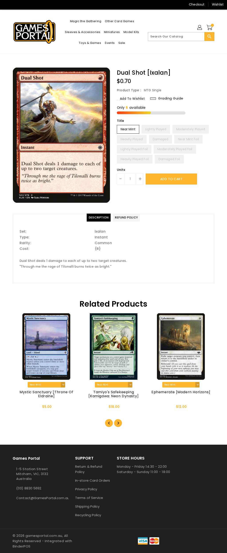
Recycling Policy (88, 515)
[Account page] (200, 27)
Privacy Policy (86, 489)
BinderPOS (22, 546)
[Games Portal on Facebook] (7, 4)
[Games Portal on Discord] (23, 4)
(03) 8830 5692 (28, 488)
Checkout (196, 4)
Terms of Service (89, 497)
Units (121, 169)
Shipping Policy (87, 506)
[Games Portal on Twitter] (15, 4)
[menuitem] (86, 21)
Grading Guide (170, 98)
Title (120, 121)
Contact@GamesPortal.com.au (35, 498)
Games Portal (26, 458)
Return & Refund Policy (88, 469)
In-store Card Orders (92, 480)
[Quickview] (21, 408)
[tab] (99, 218)
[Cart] (209, 27)
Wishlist (218, 4)
